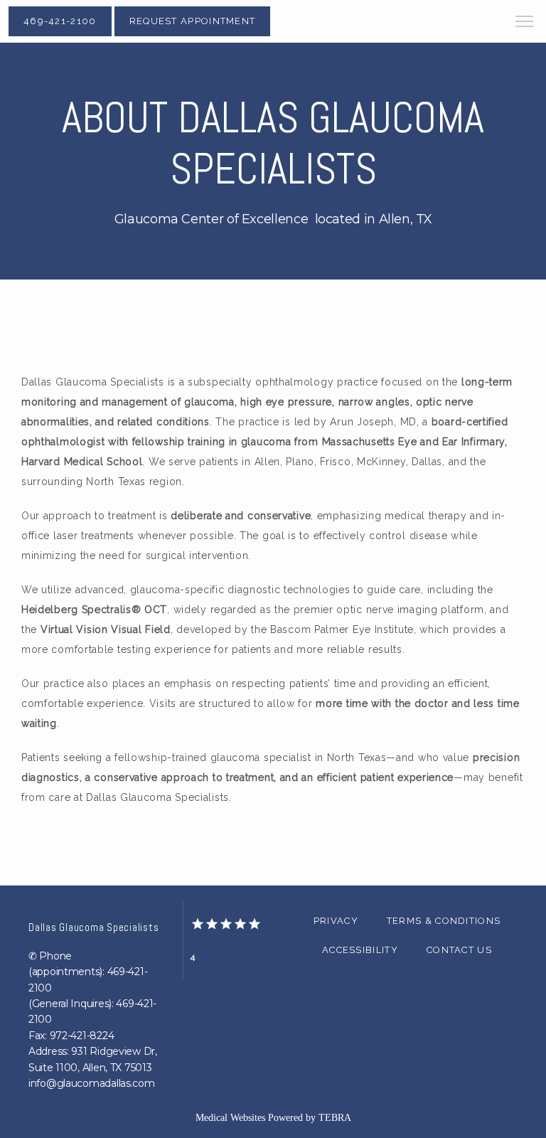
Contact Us (459, 950)
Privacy (336, 920)
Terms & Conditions (443, 920)
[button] (524, 23)
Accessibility (360, 950)
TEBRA (334, 1117)
